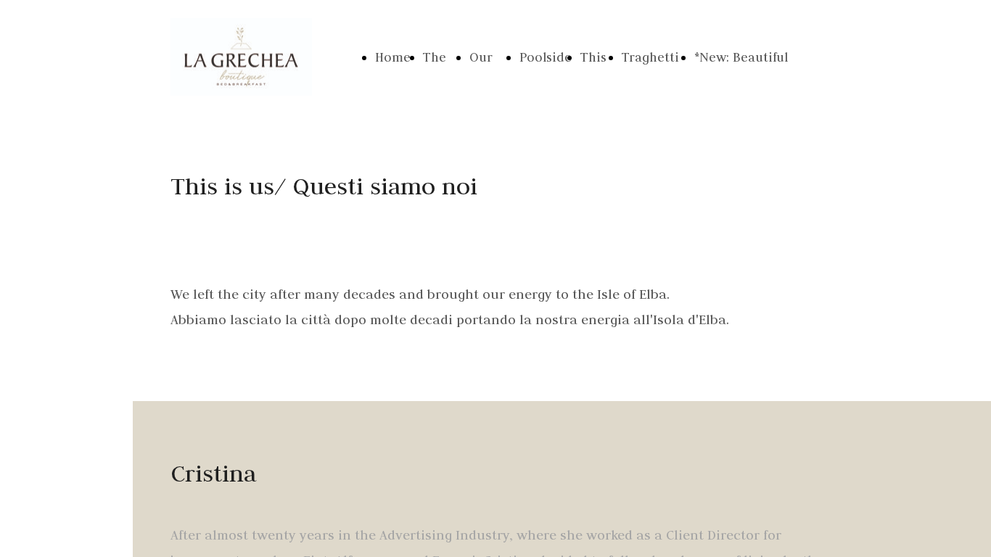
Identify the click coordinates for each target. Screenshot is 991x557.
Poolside (545, 57)
